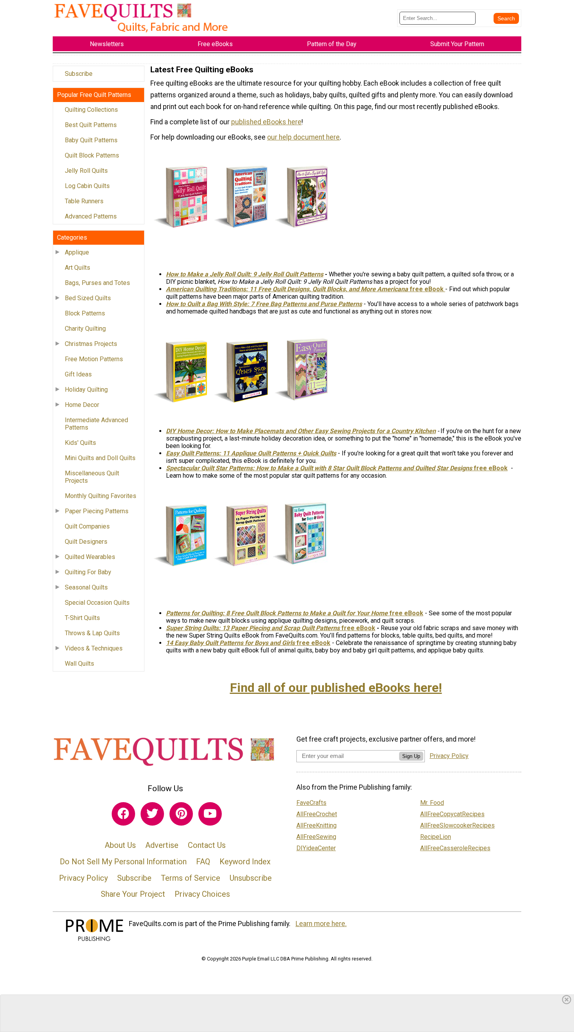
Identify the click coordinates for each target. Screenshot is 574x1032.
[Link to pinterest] (181, 814)
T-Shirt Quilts (82, 618)
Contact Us (207, 845)
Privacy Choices (202, 894)
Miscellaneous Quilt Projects (92, 476)
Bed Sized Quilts (88, 298)
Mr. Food (432, 802)
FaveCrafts (311, 802)
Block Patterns (85, 313)
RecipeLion (435, 836)
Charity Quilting (85, 328)
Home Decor (82, 404)
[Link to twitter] (152, 814)
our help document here (303, 137)
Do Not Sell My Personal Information (123, 861)
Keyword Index (245, 861)
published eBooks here (266, 122)
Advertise (161, 845)
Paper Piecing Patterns (96, 511)
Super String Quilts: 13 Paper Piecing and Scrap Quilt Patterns (253, 628)
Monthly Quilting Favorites (100, 496)
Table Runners (84, 201)
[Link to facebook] (123, 814)
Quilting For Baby (88, 572)
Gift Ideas (78, 374)
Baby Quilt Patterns (91, 140)
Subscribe (79, 73)
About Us (120, 845)
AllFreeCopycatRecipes (452, 814)
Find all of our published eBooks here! (336, 687)
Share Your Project (133, 894)
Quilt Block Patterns (92, 155)
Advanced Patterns (91, 216)
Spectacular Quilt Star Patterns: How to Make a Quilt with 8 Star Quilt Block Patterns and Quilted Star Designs (320, 468)
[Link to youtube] (210, 814)
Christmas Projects (91, 344)
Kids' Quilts (80, 442)
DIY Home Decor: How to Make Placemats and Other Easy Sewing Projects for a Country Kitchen (301, 431)
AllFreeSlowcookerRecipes (457, 825)
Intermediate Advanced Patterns (96, 423)
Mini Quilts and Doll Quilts (100, 458)
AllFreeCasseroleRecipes (455, 848)
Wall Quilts (79, 663)
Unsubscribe (251, 878)
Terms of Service (190, 878)
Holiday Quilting (86, 389)
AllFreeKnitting (316, 825)
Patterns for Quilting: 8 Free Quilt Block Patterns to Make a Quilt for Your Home (277, 613)
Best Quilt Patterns (91, 125)
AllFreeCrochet (316, 814)
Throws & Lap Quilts (92, 633)
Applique (77, 252)
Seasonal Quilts (86, 587)
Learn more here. (321, 924)
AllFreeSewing (316, 836)
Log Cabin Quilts (87, 186)
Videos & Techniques (94, 648)
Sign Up (411, 756)
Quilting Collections (91, 109)
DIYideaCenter (316, 848)
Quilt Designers (86, 541)
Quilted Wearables (90, 557)
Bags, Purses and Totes (97, 283)
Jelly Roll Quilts (86, 170)
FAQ (203, 861)
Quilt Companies (87, 526)
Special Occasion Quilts (97, 602)
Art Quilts (77, 267)
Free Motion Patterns (94, 359)
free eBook (491, 468)
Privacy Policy (83, 878)
